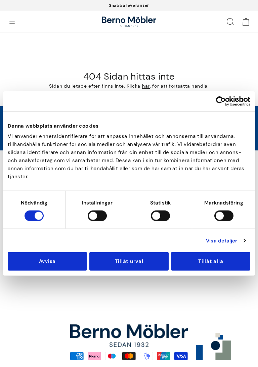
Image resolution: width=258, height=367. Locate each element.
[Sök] (230, 22)
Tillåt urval (129, 261)
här (146, 86)
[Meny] (12, 22)
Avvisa (47, 261)
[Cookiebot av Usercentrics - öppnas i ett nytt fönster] (220, 101)
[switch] (97, 215)
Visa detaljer (221, 240)
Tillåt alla (210, 261)
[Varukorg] (246, 22)
